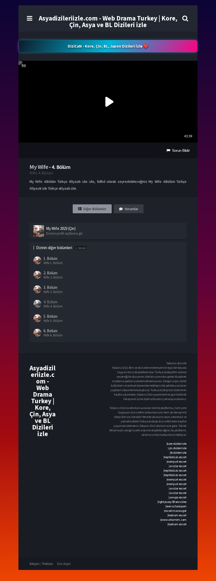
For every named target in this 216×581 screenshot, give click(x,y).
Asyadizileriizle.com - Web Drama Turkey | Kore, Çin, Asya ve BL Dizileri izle (108, 21)
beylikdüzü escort (175, 457)
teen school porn (176, 506)
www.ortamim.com (173, 520)
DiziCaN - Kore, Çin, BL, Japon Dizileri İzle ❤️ (108, 46)
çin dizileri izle (177, 448)
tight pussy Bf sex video (172, 502)
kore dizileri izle (176, 444)
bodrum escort (177, 515)
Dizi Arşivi (64, 564)
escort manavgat (175, 511)
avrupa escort (177, 497)
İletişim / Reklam (41, 564)
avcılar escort (177, 466)
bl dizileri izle (178, 452)
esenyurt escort (176, 461)
